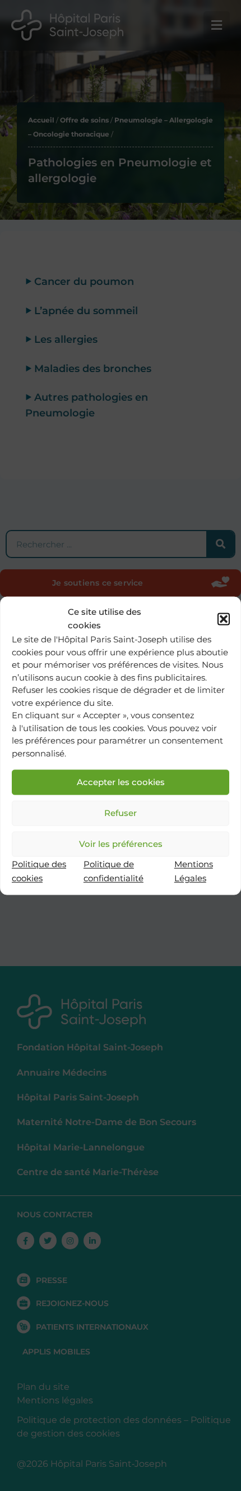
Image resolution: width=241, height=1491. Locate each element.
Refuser (120, 813)
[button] (223, 618)
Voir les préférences (121, 844)
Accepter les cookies (121, 782)
